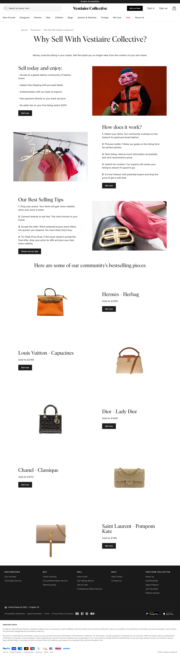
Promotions (35, 30)
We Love (117, 17)
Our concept (10, 576)
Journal (24, 30)
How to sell (82, 576)
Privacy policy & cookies (62, 613)
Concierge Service (13, 580)
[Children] (65, 17)
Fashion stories (152, 593)
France (5, 652)
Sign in (151, 8)
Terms (47, 613)
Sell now (25, 113)
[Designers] (32, 17)
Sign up (163, 8)
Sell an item (134, 8)
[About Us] (146, 17)
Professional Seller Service (89, 588)
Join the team (152, 588)
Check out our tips (29, 251)
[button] (174, 8)
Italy (51, 652)
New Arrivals (9, 17)
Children (59, 17)
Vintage (104, 17)
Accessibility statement (14, 613)
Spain (46, 652)
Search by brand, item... (20, 8)
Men (48, 17)
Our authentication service (55, 580)
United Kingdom (16, 652)
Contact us (116, 580)
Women (38, 17)
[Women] (44, 17)
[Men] (53, 17)
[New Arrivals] (17, 17)
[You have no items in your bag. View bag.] (174, 8)
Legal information (34, 613)
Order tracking (49, 576)
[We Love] (124, 17)
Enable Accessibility (90, 1)
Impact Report (152, 584)
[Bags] (75, 17)
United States (29, 652)
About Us (139, 17)
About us (150, 576)
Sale (128, 17)
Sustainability (152, 580)
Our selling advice (85, 580)
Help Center (116, 576)
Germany (38, 652)
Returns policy (49, 584)
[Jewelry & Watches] (98, 17)
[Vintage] (111, 17)
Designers (25, 17)
